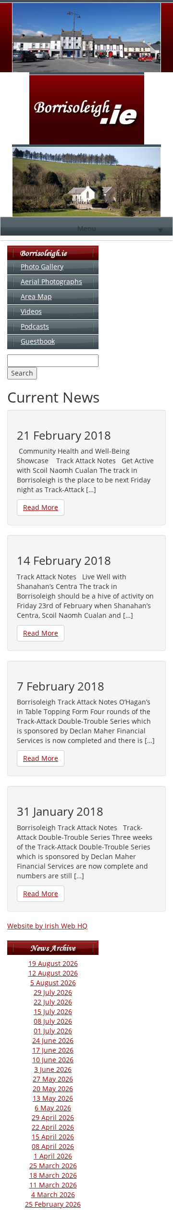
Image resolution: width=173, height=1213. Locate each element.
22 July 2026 (53, 1001)
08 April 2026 (53, 1146)
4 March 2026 (53, 1194)
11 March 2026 (53, 1184)
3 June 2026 (53, 1069)
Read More (40, 507)
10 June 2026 (53, 1059)
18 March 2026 (53, 1175)
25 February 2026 (53, 1204)
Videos (31, 311)
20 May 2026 (53, 1088)
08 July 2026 (53, 1021)
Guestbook (38, 341)
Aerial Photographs (51, 281)
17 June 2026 (53, 1050)
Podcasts (35, 326)
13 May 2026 (53, 1098)
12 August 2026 (53, 973)
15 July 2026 (53, 1011)
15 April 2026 (53, 1136)
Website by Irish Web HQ (47, 925)
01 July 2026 (53, 1030)
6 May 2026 (53, 1107)
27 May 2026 (53, 1078)
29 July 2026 (53, 992)
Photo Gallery (42, 266)
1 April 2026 (53, 1156)
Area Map (36, 296)
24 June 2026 (53, 1040)
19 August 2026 (53, 963)
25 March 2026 (53, 1165)
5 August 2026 (53, 982)
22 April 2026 (53, 1127)
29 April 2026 (53, 1117)
